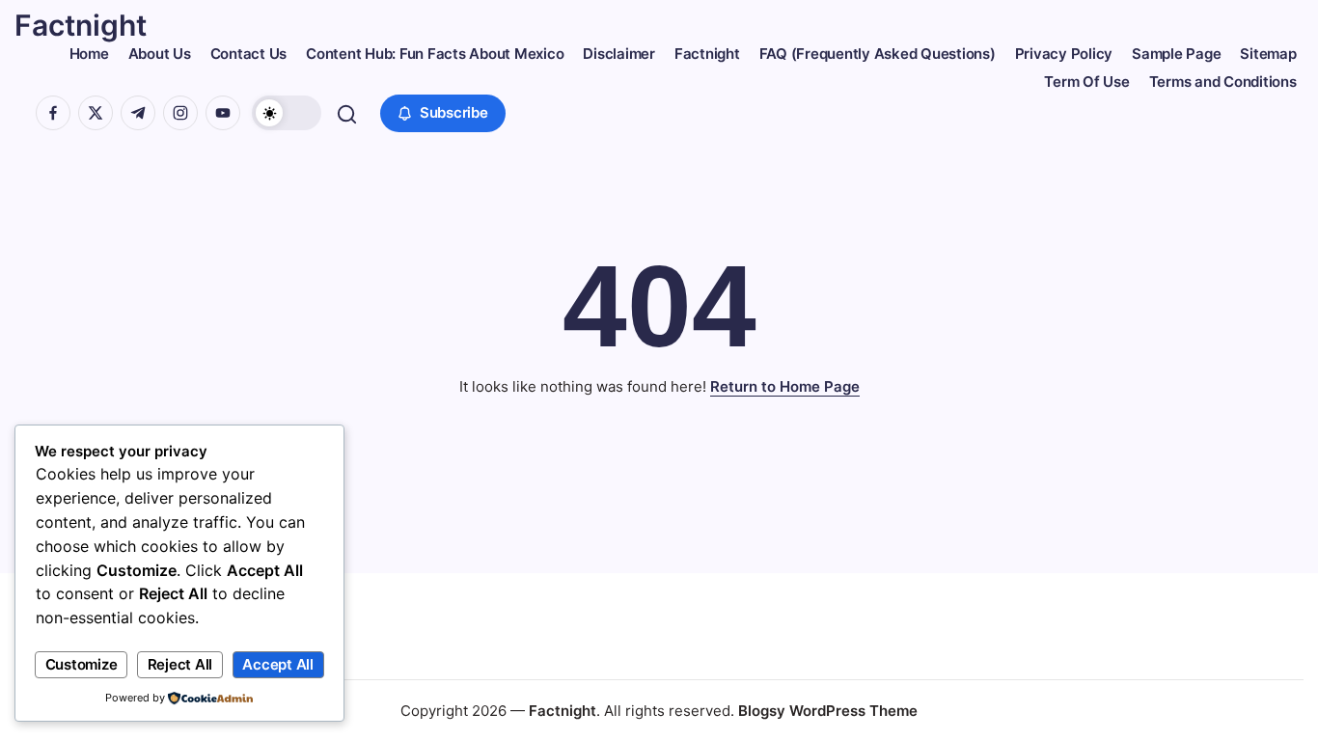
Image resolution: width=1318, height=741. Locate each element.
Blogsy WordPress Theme (828, 710)
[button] (286, 113)
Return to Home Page (785, 386)
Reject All (180, 664)
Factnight (80, 25)
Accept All (278, 664)
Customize (81, 664)
